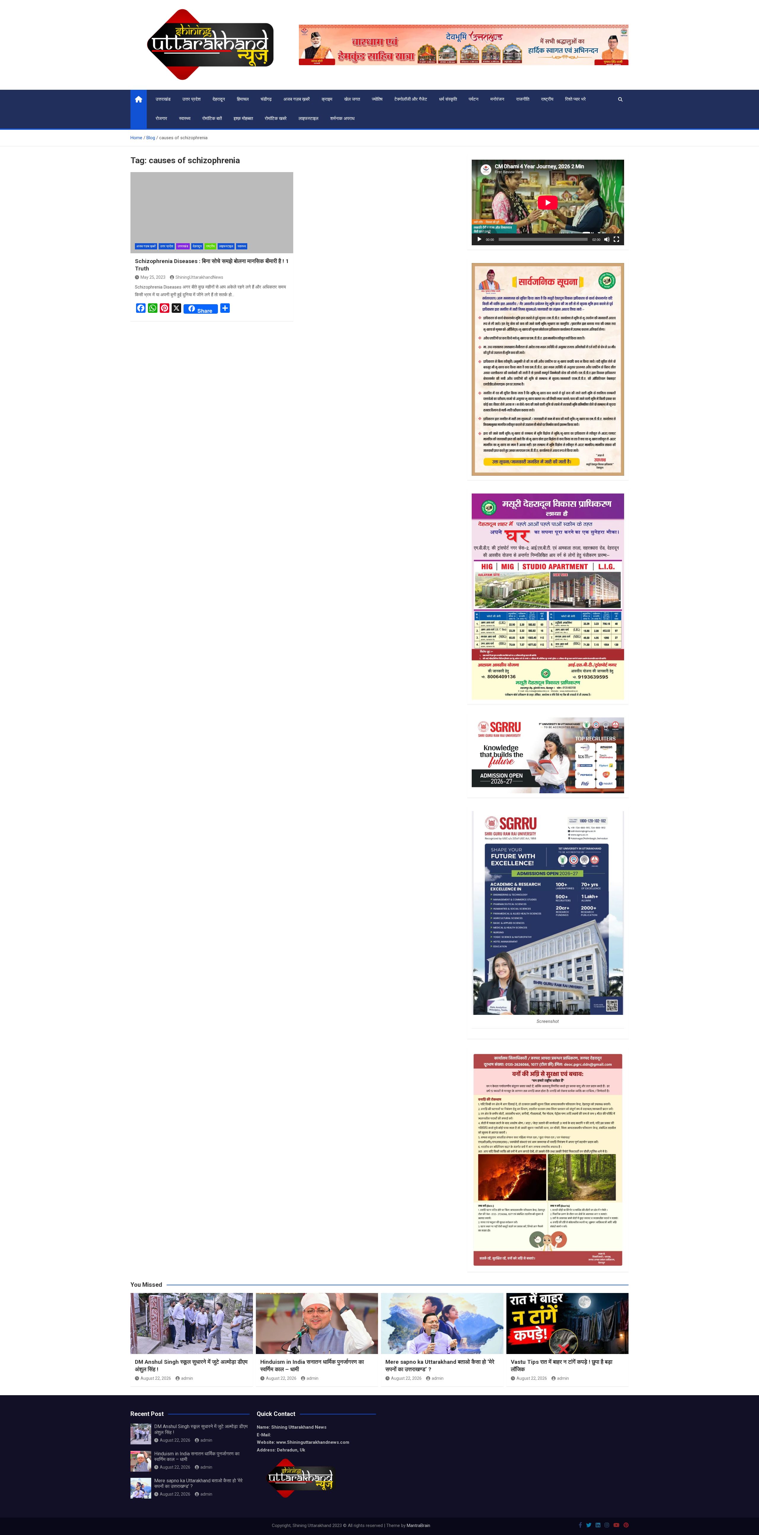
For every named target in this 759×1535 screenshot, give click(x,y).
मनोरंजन (497, 99)
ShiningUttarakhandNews (199, 277)
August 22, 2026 (156, 1378)
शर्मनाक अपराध (342, 118)
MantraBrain (418, 1525)
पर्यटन (474, 99)
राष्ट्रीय (547, 99)
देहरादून (219, 99)
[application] (548, 202)
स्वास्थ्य (184, 118)
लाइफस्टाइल (308, 118)
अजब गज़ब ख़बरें (296, 99)
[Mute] (607, 239)
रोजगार (161, 118)
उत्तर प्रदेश (191, 99)
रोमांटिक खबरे (276, 118)
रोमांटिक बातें (212, 118)
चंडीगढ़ (266, 99)
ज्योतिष (377, 99)
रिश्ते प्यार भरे (575, 99)
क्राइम (327, 99)
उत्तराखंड (163, 99)
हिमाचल (243, 99)
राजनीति (522, 99)
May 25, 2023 (153, 277)
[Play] (479, 239)
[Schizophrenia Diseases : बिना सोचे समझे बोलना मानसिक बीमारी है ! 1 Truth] (211, 212)
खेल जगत (352, 99)
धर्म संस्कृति (448, 99)
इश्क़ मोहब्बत (243, 118)
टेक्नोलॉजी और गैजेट (410, 99)
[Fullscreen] (616, 239)
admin (187, 1378)
